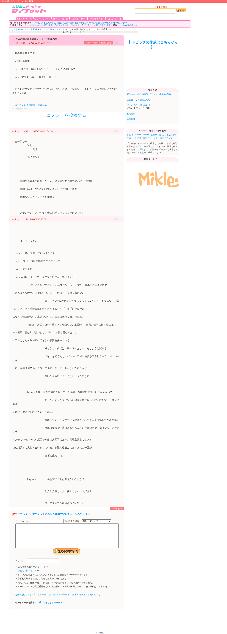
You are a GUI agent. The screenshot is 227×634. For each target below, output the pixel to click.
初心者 (130, 135)
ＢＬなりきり (106, 25)
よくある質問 (114, 19)
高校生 (154, 135)
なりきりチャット (42, 19)
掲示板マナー (32, 570)
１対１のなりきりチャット (52, 29)
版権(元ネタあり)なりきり (42, 25)
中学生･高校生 (41, 22)
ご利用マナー (78, 19)
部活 (161, 135)
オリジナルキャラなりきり (69, 25)
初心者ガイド (96, 19)
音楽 (167, 135)
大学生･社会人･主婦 (58, 22)
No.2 (14, 219)
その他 (91, 22)
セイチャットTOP (24, 19)
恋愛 (172, 135)
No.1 (14, 131)
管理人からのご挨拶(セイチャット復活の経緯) (149, 94)
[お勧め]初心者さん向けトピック (30, 594)
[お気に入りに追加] (91, 44)
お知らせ (100, 22)
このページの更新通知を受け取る (29, 104)
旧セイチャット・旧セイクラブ (158, 138)
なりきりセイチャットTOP (24, 29)
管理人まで (142, 149)
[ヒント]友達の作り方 (59, 594)
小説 (129, 138)
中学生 (146, 135)
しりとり (137, 138)
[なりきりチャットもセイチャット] (29, 9)
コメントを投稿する (66, 115)
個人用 (109, 22)
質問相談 (74, 22)
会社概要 (131, 119)
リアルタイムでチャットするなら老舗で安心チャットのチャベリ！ (55, 514)
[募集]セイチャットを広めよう (86, 594)
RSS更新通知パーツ (20, 109)
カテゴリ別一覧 (60, 19)
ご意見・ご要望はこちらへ (139, 99)
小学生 (138, 135)
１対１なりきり (90, 25)
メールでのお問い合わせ (138, 105)
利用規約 (19, 570)
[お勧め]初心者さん (129, 25)
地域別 (83, 22)
